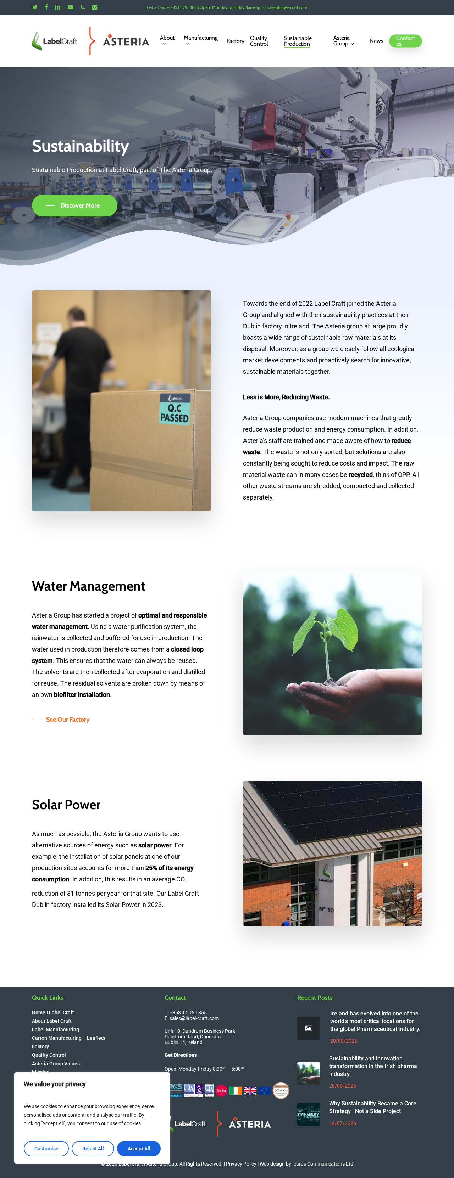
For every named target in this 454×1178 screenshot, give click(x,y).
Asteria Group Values (56, 1063)
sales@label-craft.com (194, 1018)
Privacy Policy (241, 1164)
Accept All (139, 1148)
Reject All (93, 1148)
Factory (40, 1046)
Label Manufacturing (55, 1029)
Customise (46, 1148)
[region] (92, 1118)
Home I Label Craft (53, 1012)
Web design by (306, 1164)
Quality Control (49, 1055)
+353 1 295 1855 (188, 1012)
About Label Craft (52, 1021)
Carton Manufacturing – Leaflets (68, 1038)
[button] (74, 205)
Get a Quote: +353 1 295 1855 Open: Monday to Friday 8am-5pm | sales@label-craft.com (227, 7)
